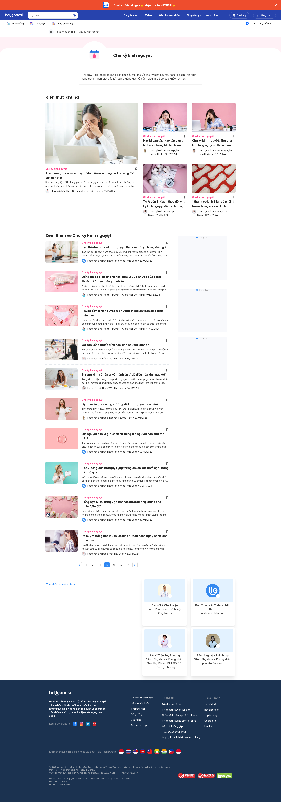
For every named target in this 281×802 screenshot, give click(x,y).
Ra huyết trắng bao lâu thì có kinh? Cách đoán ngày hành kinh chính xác (124, 538)
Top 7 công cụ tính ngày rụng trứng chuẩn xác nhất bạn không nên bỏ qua (125, 470)
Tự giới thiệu (210, 704)
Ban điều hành (211, 709)
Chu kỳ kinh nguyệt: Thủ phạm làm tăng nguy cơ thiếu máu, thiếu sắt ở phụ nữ (213, 143)
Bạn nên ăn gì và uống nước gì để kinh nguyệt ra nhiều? (120, 404)
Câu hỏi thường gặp (172, 726)
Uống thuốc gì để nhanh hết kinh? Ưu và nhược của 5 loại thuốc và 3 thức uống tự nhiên (121, 279)
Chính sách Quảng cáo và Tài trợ (179, 720)
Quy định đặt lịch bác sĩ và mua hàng (181, 737)
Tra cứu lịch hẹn (139, 725)
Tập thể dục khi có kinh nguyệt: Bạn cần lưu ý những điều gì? (124, 247)
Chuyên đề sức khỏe (142, 697)
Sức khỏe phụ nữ (66, 32)
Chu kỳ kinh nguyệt (89, 32)
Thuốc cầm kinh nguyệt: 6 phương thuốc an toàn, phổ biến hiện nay (122, 313)
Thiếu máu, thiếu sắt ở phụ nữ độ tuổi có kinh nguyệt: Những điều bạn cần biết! (90, 175)
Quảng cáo (210, 720)
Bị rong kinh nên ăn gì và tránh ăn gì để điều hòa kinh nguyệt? (124, 374)
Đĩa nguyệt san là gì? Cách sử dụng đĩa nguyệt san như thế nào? (123, 436)
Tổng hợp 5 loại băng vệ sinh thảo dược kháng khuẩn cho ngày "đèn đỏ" (121, 504)
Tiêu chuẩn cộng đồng (174, 731)
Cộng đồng (136, 714)
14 (128, 564)
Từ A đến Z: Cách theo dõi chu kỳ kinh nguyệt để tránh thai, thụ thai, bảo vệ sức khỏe (164, 204)
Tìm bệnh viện (138, 708)
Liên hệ (208, 726)
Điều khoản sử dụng (172, 704)
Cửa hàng (136, 719)
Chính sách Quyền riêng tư (176, 709)
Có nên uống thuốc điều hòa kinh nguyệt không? (115, 344)
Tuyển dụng (210, 715)
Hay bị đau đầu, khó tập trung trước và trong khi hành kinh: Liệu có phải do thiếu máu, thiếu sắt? (163, 143)
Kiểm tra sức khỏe (140, 703)
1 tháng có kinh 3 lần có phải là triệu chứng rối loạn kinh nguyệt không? (213, 204)
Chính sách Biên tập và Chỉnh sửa (179, 715)
